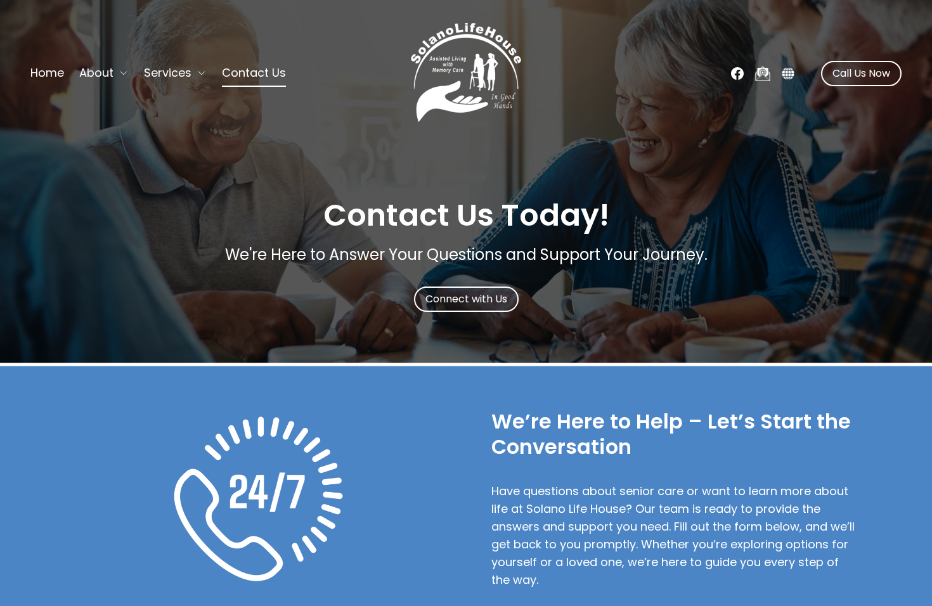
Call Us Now (861, 73)
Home (47, 73)
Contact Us (254, 73)
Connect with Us (466, 299)
